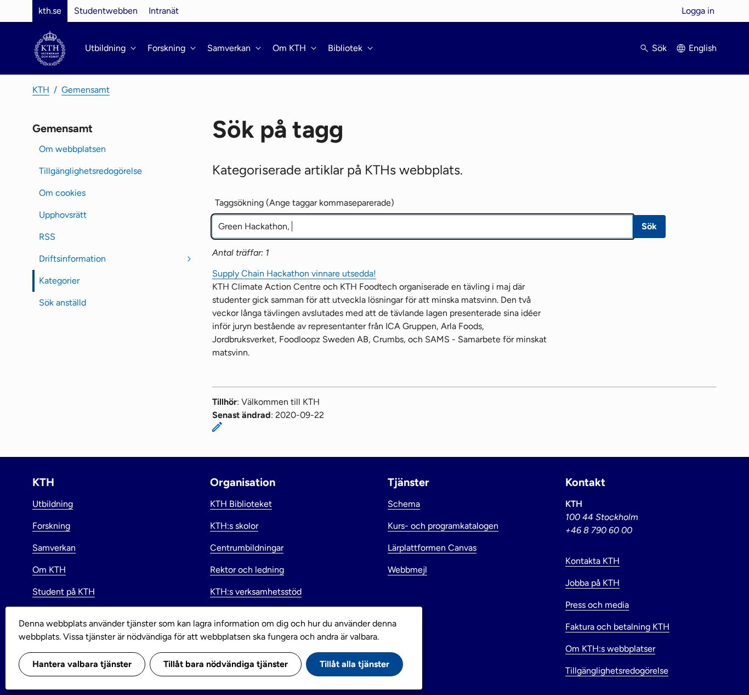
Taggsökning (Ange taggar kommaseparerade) (304, 202)
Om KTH (49, 569)
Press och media (597, 605)
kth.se (49, 10)
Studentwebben (106, 10)
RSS (47, 236)
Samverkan (54, 548)
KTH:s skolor (234, 526)
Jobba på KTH (592, 583)
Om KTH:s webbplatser (610, 648)
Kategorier (59, 280)
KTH (40, 89)
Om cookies (62, 193)
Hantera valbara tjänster (82, 664)
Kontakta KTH (592, 561)
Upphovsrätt (63, 215)
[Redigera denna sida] (217, 427)
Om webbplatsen (72, 149)
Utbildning (52, 504)
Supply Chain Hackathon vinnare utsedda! (294, 273)
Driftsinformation (72, 258)
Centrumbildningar (246, 548)
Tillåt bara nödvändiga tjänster (225, 664)
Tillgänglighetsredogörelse (90, 171)
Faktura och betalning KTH (617, 626)
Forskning (51, 526)
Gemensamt (85, 89)
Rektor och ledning (247, 569)
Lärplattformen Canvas (432, 548)
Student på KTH (63, 591)
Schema (404, 504)
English (703, 48)
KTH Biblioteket (241, 504)
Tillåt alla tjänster (354, 664)
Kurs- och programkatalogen (443, 526)
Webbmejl (407, 569)
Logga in (698, 10)
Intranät (164, 10)
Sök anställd (62, 302)
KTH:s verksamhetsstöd (256, 591)
